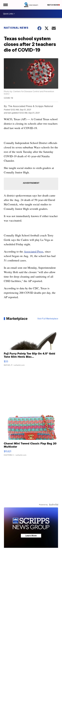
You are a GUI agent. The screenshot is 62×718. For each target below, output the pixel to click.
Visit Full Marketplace (47, 318)
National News (16, 27)
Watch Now (52, 5)
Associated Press (33, 251)
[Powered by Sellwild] (53, 504)
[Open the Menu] (5, 5)
